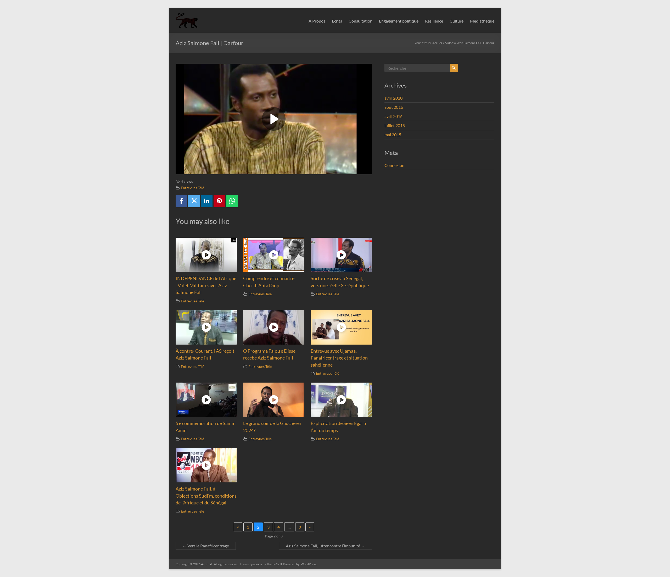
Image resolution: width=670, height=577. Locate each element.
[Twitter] (194, 201)
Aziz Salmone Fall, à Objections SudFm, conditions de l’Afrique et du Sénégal (206, 495)
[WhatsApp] (232, 201)
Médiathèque (482, 20)
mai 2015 (392, 134)
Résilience (434, 20)
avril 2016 (393, 116)
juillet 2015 (394, 125)
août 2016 (393, 107)
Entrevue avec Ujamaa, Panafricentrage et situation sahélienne (339, 358)
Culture (457, 20)
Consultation (360, 20)
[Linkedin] (207, 201)
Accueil (437, 43)
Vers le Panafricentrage (205, 545)
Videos (450, 43)
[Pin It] (219, 201)
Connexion (394, 165)
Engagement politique (398, 20)
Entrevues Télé (192, 188)
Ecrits (337, 20)
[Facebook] (181, 201)
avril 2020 (393, 97)
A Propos (317, 20)
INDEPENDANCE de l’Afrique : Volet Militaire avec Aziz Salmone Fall (206, 285)
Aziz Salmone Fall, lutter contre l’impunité (325, 545)
